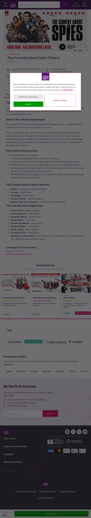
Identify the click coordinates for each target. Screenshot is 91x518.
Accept (28, 104)
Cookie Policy (67, 90)
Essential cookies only (28, 97)
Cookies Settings (60, 100)
